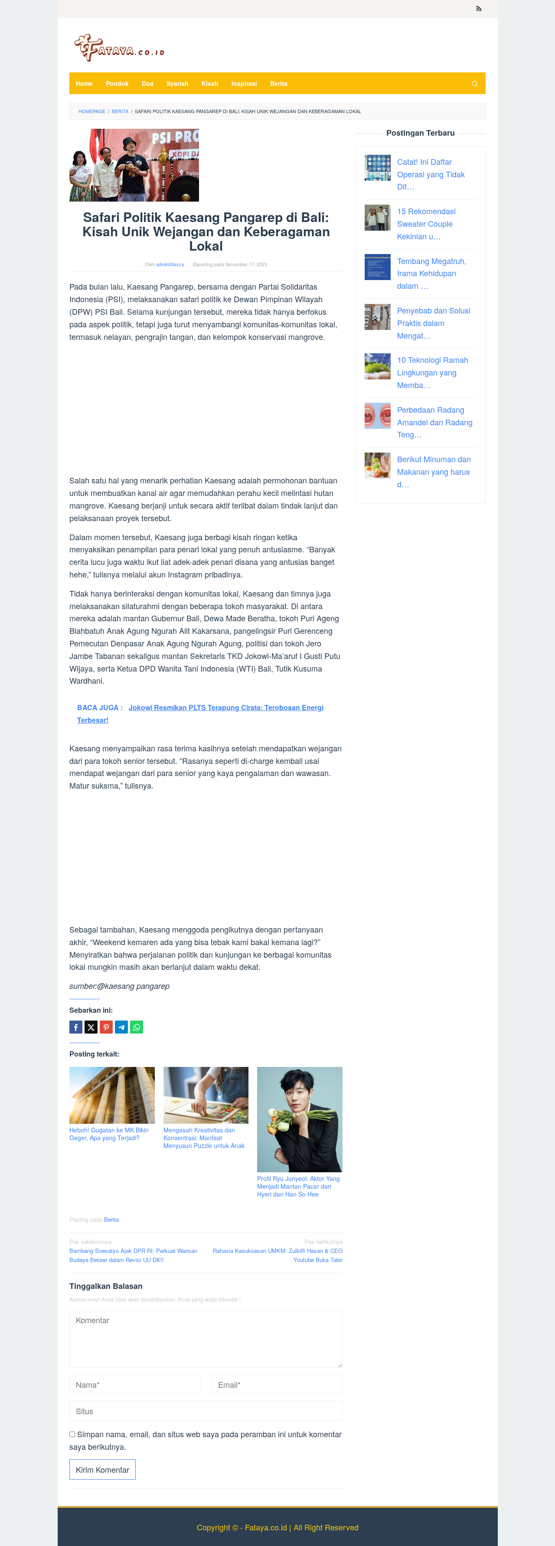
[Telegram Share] (121, 1027)
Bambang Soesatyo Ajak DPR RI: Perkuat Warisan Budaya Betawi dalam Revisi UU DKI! (133, 1250)
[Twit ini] (91, 1027)
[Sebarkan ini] (75, 1027)
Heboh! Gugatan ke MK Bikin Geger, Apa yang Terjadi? (109, 1133)
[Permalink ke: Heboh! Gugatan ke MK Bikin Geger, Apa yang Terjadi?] (112, 1095)
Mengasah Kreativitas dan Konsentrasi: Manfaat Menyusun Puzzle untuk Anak (204, 1137)
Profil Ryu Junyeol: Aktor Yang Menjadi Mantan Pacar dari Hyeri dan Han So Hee (298, 1186)
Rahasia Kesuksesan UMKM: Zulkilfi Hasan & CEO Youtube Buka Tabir (278, 1250)
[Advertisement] (206, 409)
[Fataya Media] (119, 47)
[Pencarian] (475, 83)
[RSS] (479, 9)
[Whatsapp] (136, 1027)
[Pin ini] (106, 1027)
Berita (111, 1219)
